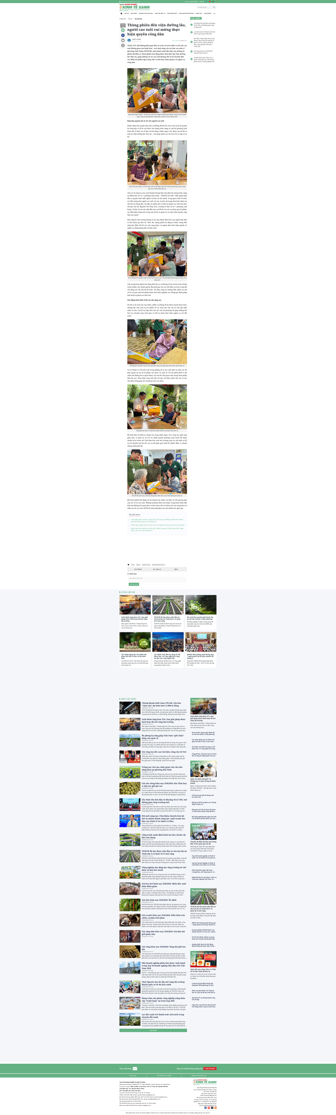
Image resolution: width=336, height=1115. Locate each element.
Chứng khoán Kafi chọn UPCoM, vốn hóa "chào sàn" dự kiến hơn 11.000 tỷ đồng (161, 704)
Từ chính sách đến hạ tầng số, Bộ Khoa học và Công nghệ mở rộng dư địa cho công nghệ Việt (167, 656)
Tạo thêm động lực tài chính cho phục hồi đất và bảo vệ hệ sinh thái (134, 656)
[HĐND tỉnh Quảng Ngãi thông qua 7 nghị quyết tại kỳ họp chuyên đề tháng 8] (200, 642)
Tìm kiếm (214, 7)
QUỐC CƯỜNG (136, 39)
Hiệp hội (196, 825)
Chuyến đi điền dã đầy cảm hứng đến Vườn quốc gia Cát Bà (203, 843)
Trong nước (197, 700)
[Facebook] (206, 2)
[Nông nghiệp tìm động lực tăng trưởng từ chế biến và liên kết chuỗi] (129, 872)
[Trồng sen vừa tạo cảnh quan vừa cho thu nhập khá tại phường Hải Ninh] (129, 772)
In (177, 569)
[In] (123, 45)
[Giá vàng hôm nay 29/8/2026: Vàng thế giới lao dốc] (129, 951)
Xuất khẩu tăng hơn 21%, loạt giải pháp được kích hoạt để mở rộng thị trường (134, 619)
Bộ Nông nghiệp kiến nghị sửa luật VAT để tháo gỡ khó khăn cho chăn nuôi (204, 817)
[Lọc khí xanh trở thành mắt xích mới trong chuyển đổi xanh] (129, 1019)
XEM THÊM (153, 1030)
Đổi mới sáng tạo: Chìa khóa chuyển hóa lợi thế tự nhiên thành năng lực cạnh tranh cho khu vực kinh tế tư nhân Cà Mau (163, 818)
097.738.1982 (211, 1068)
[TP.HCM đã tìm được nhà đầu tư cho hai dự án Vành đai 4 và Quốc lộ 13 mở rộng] (168, 605)
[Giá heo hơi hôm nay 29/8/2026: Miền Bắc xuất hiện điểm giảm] (129, 888)
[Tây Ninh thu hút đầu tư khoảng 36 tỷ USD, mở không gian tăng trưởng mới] (129, 804)
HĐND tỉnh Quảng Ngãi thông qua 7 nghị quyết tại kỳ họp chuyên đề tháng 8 (200, 656)
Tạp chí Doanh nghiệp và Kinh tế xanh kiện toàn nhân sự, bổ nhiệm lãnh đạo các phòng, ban (204, 864)
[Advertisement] (157, 548)
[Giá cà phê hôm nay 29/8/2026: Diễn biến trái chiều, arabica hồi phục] (129, 920)
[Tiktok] (213, 2)
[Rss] (216, 2)
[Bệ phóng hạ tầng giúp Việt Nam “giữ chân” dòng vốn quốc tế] (129, 740)
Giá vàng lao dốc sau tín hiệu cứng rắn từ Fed (164, 751)
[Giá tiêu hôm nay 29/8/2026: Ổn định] (129, 905)
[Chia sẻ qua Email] (123, 40)
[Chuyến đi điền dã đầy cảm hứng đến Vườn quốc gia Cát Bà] (203, 831)
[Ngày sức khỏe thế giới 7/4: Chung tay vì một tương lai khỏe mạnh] (203, 769)
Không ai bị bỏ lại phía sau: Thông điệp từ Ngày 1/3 (204, 803)
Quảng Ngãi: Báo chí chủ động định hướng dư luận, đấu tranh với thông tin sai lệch (203, 945)
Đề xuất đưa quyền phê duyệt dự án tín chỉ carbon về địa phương (200, 618)
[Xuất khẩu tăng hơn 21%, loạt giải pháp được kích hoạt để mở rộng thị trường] (135, 605)
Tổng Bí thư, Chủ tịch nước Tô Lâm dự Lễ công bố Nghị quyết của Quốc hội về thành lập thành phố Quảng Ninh (204, 755)
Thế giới (196, 762)
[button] (201, 1)
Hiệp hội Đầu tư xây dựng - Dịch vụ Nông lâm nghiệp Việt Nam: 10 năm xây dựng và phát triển (204, 878)
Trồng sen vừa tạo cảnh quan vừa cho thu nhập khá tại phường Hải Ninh (162, 768)
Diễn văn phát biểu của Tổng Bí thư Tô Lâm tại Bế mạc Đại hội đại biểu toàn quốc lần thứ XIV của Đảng (204, 991)
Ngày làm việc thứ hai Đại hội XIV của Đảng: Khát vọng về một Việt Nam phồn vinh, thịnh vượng (204, 1006)
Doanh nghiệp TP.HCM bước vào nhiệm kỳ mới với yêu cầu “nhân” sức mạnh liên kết (204, 931)
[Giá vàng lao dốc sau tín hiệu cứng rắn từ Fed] (129, 756)
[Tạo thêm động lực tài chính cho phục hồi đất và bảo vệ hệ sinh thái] (135, 642)
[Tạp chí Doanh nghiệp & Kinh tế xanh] (134, 7)
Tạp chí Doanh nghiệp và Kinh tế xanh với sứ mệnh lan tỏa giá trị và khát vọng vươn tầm (203, 857)
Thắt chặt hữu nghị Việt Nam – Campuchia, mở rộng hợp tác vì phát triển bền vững (203, 871)
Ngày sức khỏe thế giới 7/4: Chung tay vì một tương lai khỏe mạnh (203, 781)
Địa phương (197, 890)
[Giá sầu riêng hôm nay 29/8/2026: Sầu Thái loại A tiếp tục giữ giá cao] (129, 788)
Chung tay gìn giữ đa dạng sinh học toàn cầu (203, 796)
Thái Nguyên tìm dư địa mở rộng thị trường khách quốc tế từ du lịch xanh (163, 983)
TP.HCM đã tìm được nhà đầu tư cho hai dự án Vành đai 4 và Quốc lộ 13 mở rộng (167, 619)
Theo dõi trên (176, 40)
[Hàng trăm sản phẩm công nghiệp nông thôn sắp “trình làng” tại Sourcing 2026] (129, 1003)
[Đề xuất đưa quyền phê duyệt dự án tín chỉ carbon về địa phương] (200, 605)
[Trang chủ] (121, 13)
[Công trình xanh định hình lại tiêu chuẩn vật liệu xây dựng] (129, 839)
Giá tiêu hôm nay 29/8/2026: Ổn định (159, 900)
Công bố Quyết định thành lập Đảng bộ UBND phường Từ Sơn (203, 984)
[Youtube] (210, 2)
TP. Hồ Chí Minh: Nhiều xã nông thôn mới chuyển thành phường (203, 938)
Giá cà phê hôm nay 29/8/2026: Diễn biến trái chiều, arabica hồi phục (163, 916)
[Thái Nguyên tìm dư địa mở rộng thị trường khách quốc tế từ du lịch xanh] (129, 987)
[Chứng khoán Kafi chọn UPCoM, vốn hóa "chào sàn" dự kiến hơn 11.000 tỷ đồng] (129, 708)
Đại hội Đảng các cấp (202, 953)
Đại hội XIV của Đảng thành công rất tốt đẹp (203, 999)
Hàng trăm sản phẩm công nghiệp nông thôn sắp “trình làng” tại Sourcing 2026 (163, 999)
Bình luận (123, 25)
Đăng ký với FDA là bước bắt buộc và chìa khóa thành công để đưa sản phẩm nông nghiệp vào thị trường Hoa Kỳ (204, 810)
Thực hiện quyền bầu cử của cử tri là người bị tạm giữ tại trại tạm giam (158, 525)
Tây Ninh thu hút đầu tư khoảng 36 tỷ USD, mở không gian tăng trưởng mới (164, 801)
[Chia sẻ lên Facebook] (123, 35)
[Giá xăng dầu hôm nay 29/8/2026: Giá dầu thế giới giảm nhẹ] (129, 936)
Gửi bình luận (134, 584)
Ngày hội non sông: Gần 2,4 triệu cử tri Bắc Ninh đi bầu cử (203, 970)
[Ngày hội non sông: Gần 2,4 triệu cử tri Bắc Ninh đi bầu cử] (203, 959)
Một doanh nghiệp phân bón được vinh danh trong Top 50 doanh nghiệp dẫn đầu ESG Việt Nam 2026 (163, 966)
